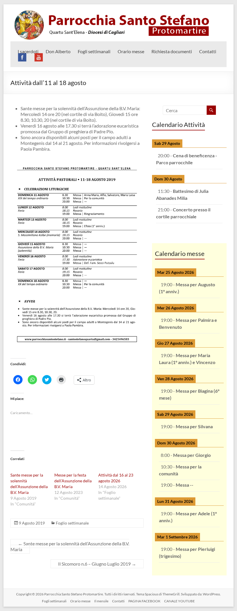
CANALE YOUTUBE (179, 601)
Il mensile (101, 601)
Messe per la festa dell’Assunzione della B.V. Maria (73, 480)
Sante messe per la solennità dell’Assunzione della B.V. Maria (69, 546)
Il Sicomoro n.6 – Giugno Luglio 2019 (97, 563)
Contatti (207, 51)
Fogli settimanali (94, 51)
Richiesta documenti (171, 51)
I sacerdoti (28, 51)
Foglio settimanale (72, 522)
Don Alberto (58, 51)
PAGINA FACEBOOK (144, 601)
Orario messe (131, 51)
